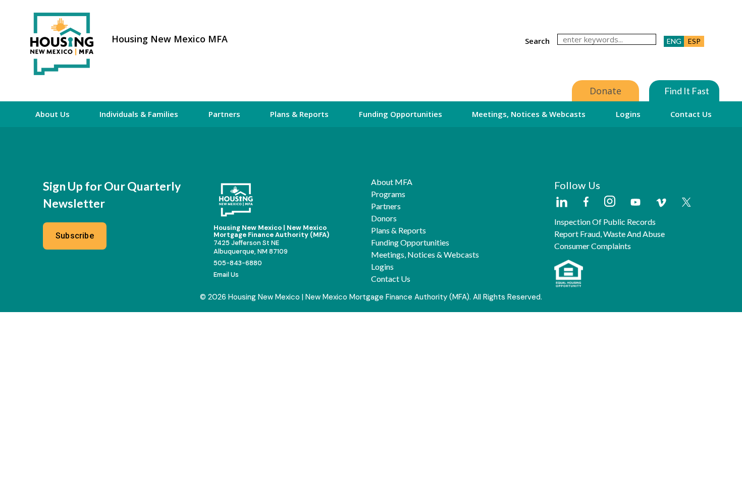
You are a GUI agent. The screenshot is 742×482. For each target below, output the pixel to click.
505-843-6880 (238, 263)
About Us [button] (52, 114)
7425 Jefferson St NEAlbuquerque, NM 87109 (251, 247)
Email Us (226, 274)
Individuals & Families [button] (138, 114)
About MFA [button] (391, 182)
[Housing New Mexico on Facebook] (586, 202)
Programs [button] (388, 194)
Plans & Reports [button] (299, 114)
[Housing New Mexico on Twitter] (686, 203)
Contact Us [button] (691, 114)
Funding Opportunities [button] (400, 114)
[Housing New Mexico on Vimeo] (661, 202)
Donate (605, 91)
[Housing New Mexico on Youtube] (635, 203)
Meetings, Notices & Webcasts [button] (529, 114)
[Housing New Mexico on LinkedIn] (561, 202)
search (537, 41)
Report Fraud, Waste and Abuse (609, 233)
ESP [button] (694, 41)
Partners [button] (224, 114)
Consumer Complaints (592, 246)
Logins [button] (628, 114)
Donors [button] (384, 218)
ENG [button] (674, 41)
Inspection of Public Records (605, 221)
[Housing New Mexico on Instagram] (609, 202)
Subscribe (75, 235)
